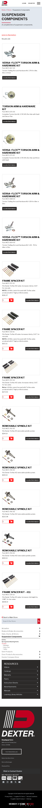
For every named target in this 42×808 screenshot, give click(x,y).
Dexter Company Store (10, 657)
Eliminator (6, 645)
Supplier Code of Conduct (18, 799)
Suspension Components (21, 10)
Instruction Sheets (11, 683)
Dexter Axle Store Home (8, 758)
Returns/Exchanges (7, 762)
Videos (6, 667)
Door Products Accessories (12, 654)
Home (4, 10)
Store (9, 10)
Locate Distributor (9, 78)
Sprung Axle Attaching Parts (10, 641)
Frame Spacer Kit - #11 (16, 592)
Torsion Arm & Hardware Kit (19, 108)
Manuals (7, 691)
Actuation (5, 628)
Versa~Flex (6, 647)
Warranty (7, 675)
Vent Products (7, 652)
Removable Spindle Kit (17, 426)
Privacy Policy (9, 796)
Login (24, 3)
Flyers (6, 679)
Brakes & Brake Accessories (12, 631)
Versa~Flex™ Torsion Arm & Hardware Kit (21, 64)
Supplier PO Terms (19, 796)
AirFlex (4, 639)
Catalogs (7, 671)
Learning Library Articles (13, 694)
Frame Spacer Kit (13, 280)
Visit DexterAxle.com (12, 751)
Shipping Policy (6, 766)
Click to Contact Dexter (12, 771)
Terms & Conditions (31, 796)
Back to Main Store (10, 617)
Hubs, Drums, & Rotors (10, 634)
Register (31, 3)
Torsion (4, 643)
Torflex (5, 649)
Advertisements (10, 687)
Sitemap (29, 799)
